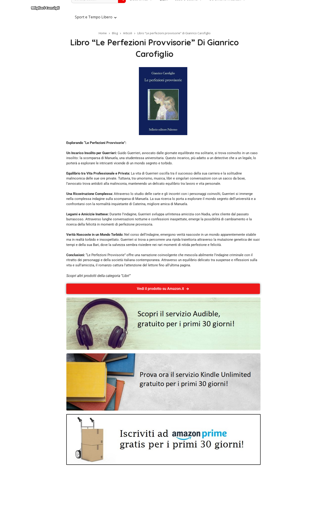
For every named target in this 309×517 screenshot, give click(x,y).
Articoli (127, 33)
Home (103, 33)
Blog (115, 33)
